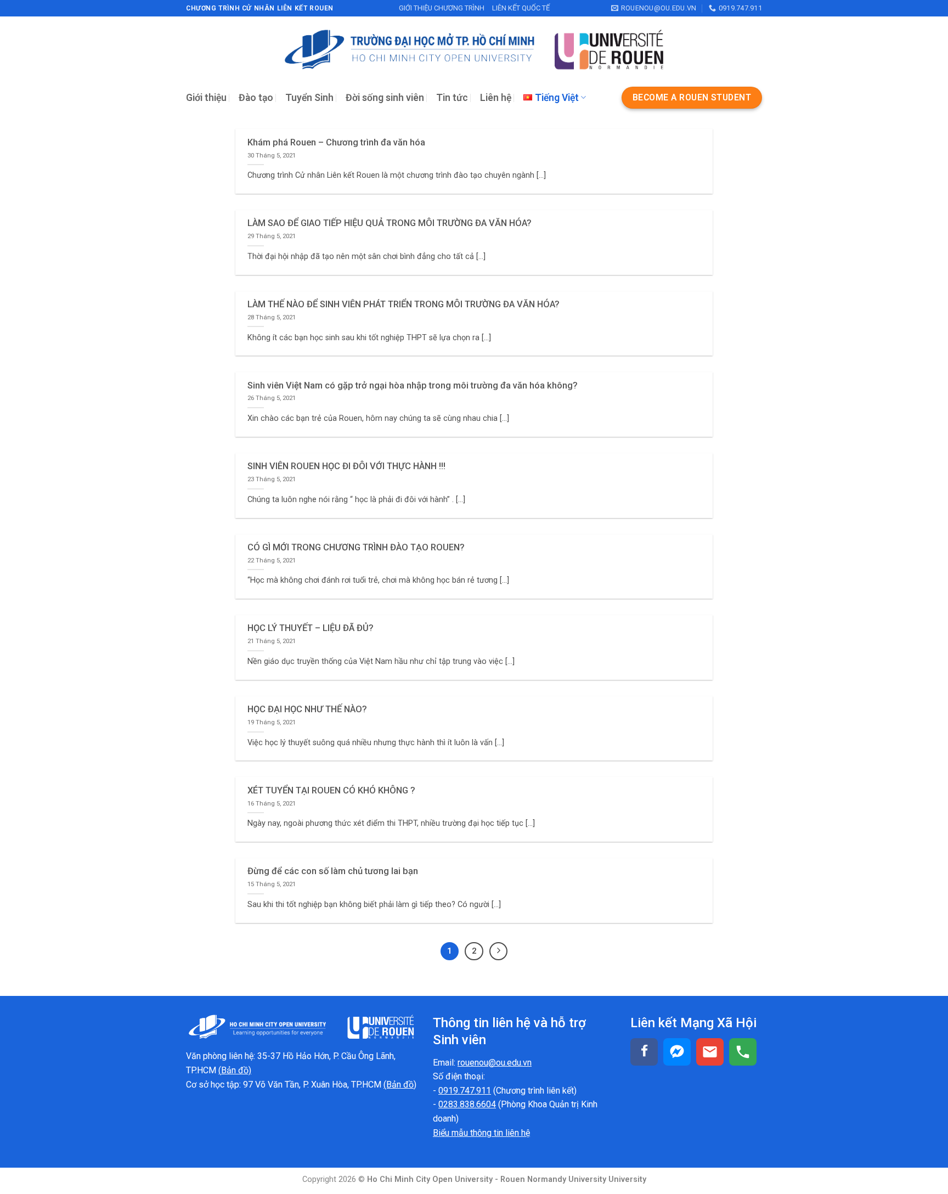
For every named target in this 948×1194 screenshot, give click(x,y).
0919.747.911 (464, 1090)
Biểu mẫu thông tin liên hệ (481, 1133)
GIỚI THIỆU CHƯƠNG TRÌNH (441, 8)
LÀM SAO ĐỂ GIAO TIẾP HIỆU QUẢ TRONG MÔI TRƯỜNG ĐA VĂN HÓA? (389, 223)
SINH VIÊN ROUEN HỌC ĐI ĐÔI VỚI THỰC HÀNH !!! (346, 466)
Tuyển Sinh (309, 97)
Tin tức (452, 97)
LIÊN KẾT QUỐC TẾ (521, 8)
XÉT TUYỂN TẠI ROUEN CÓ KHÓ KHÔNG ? (331, 790)
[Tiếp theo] (498, 951)
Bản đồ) (236, 1070)
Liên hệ (495, 97)
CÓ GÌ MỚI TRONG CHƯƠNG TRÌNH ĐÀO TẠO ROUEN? (356, 547)
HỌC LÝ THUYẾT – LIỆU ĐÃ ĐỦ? (310, 628)
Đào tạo (256, 97)
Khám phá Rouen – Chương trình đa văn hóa (336, 142)
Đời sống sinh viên (385, 97)
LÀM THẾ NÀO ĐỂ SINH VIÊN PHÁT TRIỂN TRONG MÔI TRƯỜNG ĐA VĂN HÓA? (403, 304)
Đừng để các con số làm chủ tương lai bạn (332, 871)
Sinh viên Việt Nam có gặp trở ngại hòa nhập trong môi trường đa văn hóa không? (412, 385)
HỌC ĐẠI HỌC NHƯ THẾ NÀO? (307, 709)
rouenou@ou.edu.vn (495, 1062)
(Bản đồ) (399, 1084)
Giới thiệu (206, 97)
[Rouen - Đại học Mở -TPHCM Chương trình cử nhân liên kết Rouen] (474, 49)
